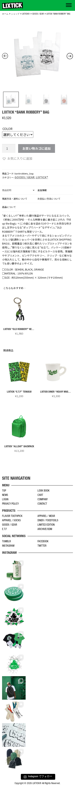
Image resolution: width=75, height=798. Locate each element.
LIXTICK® (26, 14)
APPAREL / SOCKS (11, 520)
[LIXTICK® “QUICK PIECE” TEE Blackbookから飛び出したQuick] (14, 735)
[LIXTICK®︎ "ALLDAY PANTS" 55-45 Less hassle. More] (14, 758)
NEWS (5, 495)
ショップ (15, 14)
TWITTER (42, 546)
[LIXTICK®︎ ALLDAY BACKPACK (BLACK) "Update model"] (14, 688)
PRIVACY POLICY (10, 504)
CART (40, 495)
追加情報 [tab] (42, 190)
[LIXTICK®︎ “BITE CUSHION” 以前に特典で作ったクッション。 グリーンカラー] (14, 593)
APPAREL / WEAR (46, 516)
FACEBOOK (43, 541)
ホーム (5, 14)
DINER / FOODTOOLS (48, 520)
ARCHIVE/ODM (45, 529)
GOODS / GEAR (38, 14)
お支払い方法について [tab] (49, 198)
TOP (4, 491)
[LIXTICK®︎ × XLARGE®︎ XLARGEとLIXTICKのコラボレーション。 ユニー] (14, 617)
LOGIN (5, 499)
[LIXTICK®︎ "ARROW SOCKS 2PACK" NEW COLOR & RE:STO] (14, 711)
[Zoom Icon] (37, 54)
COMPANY (43, 499)
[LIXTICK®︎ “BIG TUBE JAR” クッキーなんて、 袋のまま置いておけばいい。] (14, 570)
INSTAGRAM (8, 546)
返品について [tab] (9, 207)
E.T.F (4, 529)
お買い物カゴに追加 (36, 148)
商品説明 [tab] (6, 190)
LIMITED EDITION (46, 525)
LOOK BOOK (44, 491)
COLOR (7, 128)
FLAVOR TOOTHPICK (12, 516)
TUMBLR (6, 541)
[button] (17, 158)
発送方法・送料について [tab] (14, 198)
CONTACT (42, 504)
